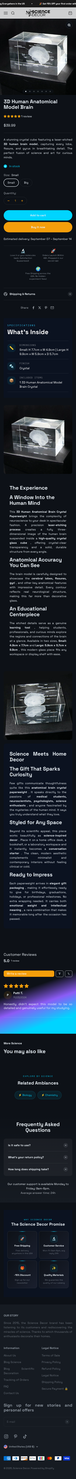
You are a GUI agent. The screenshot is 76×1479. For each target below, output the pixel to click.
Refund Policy (51, 1368)
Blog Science (12, 1362)
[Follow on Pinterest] (15, 1436)
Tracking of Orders (16, 1379)
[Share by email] (52, 308)
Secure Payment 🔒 (55, 1388)
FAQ (6, 1386)
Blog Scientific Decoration (19, 1371)
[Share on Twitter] (40, 308)
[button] (12, 116)
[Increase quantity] (22, 200)
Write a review (17, 974)
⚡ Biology (25, 1095)
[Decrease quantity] (8, 200)
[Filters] (59, 974)
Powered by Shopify (42, 1468)
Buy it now (38, 227)
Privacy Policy (51, 1362)
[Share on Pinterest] (46, 308)
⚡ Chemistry (49, 1095)
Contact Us (11, 1393)
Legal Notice (50, 1375)
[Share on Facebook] (33, 308)
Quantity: (10, 193)
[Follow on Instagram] (6, 1436)
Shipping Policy (52, 1382)
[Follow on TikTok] (25, 1436)
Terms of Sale (51, 1355)
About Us (10, 1355)
